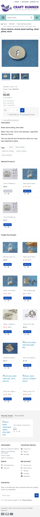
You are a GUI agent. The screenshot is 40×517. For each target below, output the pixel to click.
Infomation (5, 445)
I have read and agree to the (17, 500)
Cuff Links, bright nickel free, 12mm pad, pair (10, 391)
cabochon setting (8, 151)
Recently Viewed (7, 416)
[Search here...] (31, 17)
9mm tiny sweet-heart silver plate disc (30, 358)
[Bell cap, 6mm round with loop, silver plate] (10, 247)
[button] (38, 76)
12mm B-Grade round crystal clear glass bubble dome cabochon (10, 217)
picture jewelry (7, 155)
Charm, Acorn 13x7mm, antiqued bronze (30, 391)
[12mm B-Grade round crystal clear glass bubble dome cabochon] (10, 207)
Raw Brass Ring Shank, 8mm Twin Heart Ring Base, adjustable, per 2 (10, 358)
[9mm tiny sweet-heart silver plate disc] (30, 348)
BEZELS (12, 24)
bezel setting (20, 147)
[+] (17, 110)
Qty (5, 110)
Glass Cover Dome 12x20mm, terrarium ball (30, 183)
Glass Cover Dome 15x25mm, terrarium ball (30, 257)
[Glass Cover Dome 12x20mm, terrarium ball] (30, 174)
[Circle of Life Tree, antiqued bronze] (30, 314)
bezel (11, 147)
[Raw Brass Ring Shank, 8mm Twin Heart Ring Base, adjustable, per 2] (10, 348)
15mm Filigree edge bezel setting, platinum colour (30, 290)
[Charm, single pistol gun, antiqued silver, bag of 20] (10, 314)
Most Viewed (19, 416)
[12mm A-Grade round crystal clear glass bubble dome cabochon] (10, 174)
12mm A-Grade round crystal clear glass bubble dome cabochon (10, 183)
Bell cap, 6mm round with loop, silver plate (10, 257)
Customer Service (28, 445)
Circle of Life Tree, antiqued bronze (30, 324)
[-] (9, 110)
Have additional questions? (11, 120)
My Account (26, 461)
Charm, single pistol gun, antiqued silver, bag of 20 (10, 324)
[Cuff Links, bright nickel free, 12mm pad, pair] (10, 382)
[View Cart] (37, 17)
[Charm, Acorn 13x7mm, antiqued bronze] (30, 382)
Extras (3, 461)
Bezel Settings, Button (24, 24)
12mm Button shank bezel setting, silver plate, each (22, 425)
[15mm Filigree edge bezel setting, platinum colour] (30, 281)
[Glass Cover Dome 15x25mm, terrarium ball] (30, 247)
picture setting (21, 151)
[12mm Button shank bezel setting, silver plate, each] (7, 428)
